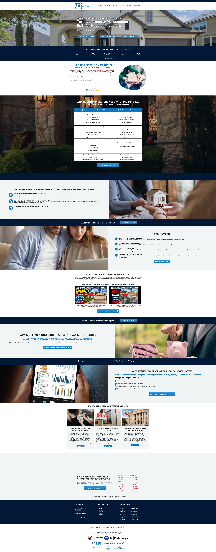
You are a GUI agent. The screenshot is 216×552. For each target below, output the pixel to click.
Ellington (120, 479)
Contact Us (101, 514)
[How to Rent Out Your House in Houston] (108, 426)
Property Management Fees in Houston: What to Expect (81, 429)
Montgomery (134, 477)
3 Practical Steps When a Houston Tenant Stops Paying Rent (135, 429)
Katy (120, 488)
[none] (114, 80)
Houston (120, 486)
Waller (134, 491)
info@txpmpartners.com (80, 510)
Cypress (120, 477)
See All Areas (135, 519)
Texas (122, 506)
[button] (93, 80)
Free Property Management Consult (124, 1)
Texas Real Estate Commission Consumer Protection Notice (108, 532)
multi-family (96, 71)
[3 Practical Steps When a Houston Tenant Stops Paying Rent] (135, 426)
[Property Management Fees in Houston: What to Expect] (80, 426)
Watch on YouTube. (97, 306)
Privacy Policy (123, 530)
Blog (100, 513)
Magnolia (120, 491)
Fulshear (120, 482)
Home (100, 506)
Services (100, 508)
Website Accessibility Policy (119, 527)
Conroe (120, 475)
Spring (134, 484)
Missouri (134, 506)
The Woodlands (133, 488)
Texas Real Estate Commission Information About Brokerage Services (108, 533)
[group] (77, 54)
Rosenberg (133, 482)
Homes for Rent (102, 511)
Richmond (134, 479)
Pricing (100, 510)
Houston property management (100, 70)
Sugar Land (133, 486)
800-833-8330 (138, 1)
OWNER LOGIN (78, 1)
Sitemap (128, 530)
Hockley (120, 484)
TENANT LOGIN (86, 1)
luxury (90, 71)
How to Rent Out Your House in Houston (108, 429)
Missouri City (134, 475)
